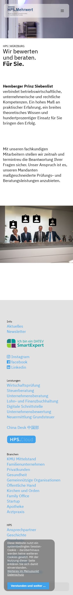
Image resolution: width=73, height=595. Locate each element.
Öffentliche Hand (21, 485)
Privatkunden (18, 469)
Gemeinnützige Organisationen (33, 480)
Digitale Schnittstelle (25, 406)
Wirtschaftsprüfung (23, 385)
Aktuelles (15, 326)
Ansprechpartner (21, 529)
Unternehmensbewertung (29, 411)
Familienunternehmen (26, 464)
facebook (18, 362)
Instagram (19, 356)
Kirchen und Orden (23, 490)
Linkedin (18, 367)
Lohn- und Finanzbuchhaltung (32, 401)
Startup (13, 501)
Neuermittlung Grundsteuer (31, 416)
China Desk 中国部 (23, 427)
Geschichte (16, 535)
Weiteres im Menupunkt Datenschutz (23, 572)
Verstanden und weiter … (28, 586)
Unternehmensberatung (27, 395)
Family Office (18, 495)
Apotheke (15, 506)
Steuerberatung (20, 390)
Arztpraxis (16, 511)
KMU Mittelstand (21, 458)
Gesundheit (17, 474)
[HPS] (20, 11)
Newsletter (16, 331)
